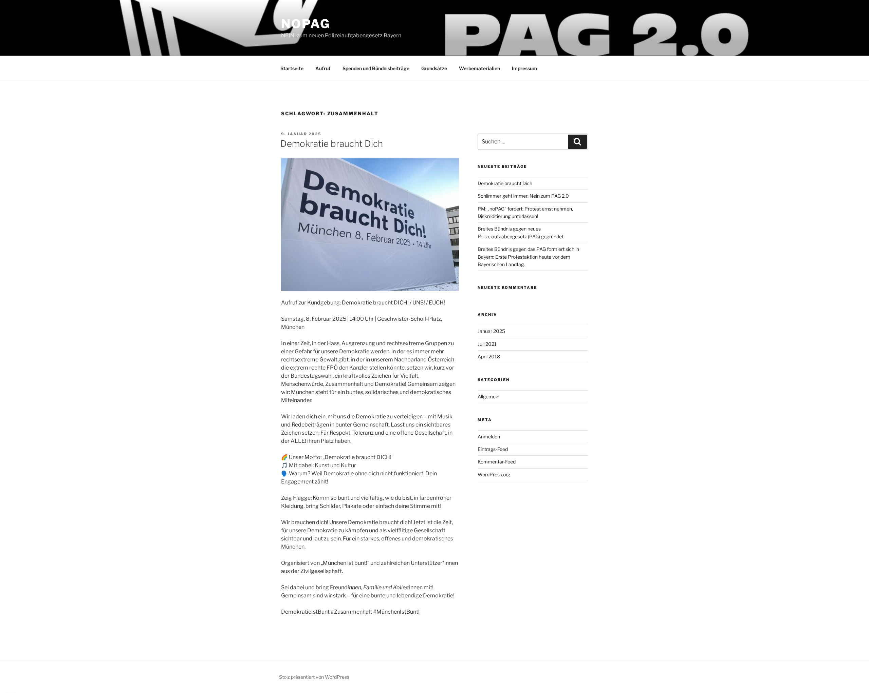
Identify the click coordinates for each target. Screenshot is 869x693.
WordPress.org (494, 474)
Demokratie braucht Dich (331, 143)
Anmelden (489, 436)
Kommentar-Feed (497, 461)
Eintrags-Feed (493, 449)
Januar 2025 (491, 331)
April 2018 (489, 356)
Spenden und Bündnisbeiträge (376, 68)
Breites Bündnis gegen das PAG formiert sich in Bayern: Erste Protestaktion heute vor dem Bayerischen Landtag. (528, 256)
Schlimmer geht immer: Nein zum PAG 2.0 (523, 196)
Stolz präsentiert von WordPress (314, 677)
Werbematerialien (479, 68)
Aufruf (323, 68)
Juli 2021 (487, 344)
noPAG (305, 23)
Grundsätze (434, 68)
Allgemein (488, 396)
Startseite (291, 68)
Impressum (524, 68)
